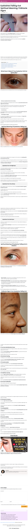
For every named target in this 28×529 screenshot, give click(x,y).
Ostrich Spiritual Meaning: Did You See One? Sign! (8, 518)
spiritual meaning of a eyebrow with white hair (10, 124)
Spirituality (2, 12)
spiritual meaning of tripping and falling (9, 433)
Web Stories (20, 522)
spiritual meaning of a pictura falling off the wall (10, 242)
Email (11, 501)
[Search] (26, 510)
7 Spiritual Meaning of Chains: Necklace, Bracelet (8, 514)
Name (2, 501)
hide (7, 62)
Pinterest (16, 522)
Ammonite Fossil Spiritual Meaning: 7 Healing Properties (9, 517)
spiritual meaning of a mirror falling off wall (10, 289)
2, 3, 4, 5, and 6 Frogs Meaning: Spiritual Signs (8, 515)
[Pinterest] (1, 475)
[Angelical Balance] (4, 1)
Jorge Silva (6, 12)
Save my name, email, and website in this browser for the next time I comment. (13, 504)
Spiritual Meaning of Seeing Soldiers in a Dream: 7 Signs (9, 519)
